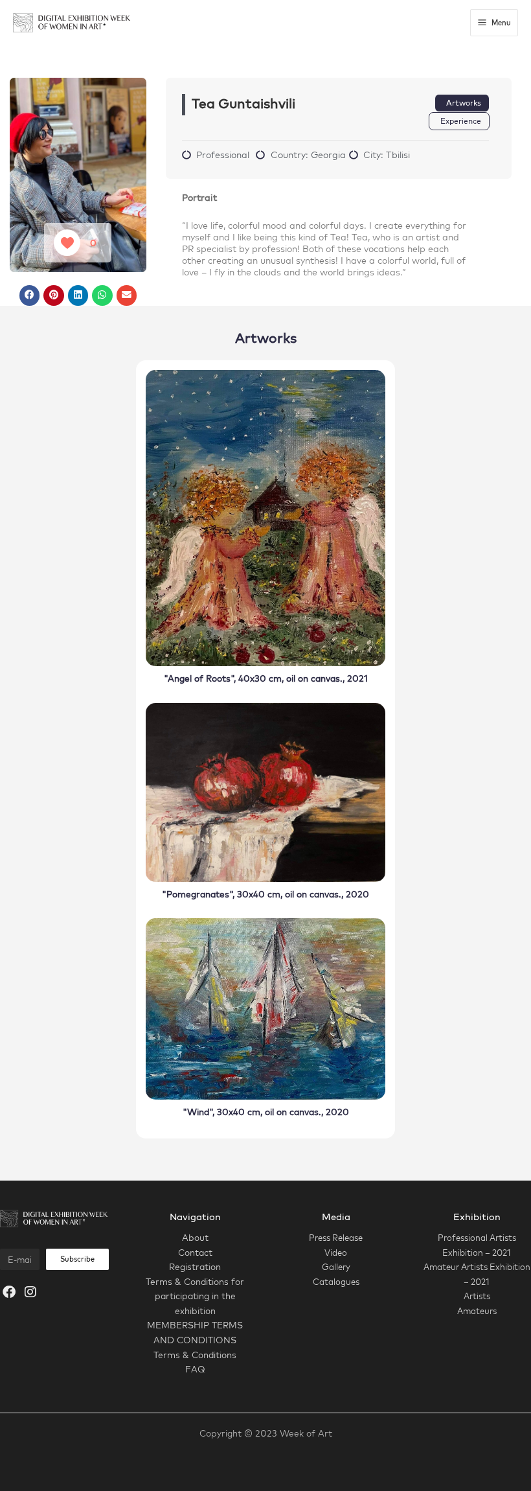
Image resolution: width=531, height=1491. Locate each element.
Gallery (336, 1267)
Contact (195, 1252)
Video (335, 1252)
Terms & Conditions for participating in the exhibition (195, 1296)
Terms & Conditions (194, 1354)
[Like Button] (67, 242)
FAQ (195, 1368)
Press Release (336, 1237)
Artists (477, 1296)
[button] (29, 295)
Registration (195, 1266)
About (195, 1237)
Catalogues (336, 1282)
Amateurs (477, 1311)
